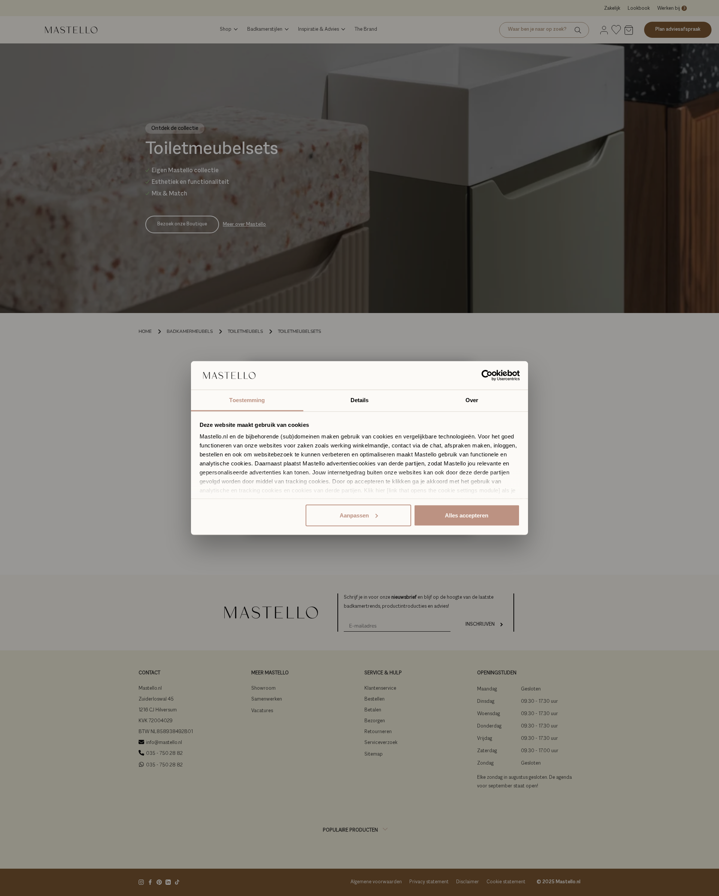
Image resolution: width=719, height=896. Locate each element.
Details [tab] (360, 400)
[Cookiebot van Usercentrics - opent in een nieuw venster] (487, 375)
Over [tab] (471, 400)
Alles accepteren (466, 515)
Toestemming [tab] (247, 400)
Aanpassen (354, 515)
